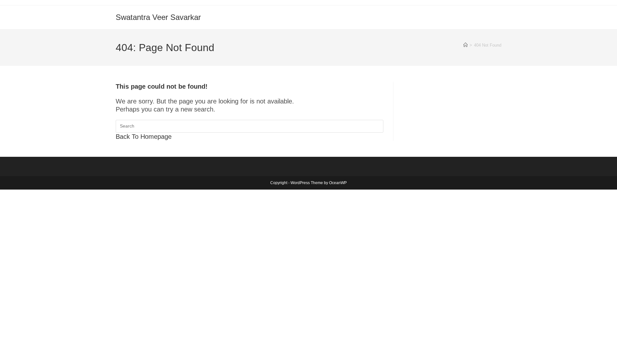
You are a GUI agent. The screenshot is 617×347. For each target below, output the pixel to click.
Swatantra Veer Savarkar (158, 17)
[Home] (465, 45)
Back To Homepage (144, 136)
